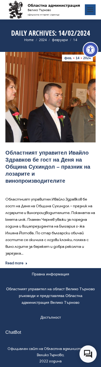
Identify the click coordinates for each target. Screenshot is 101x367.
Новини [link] (51, 188)
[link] (90, 50)
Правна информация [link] (50, 274)
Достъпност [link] (50, 317)
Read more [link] (14, 263)
